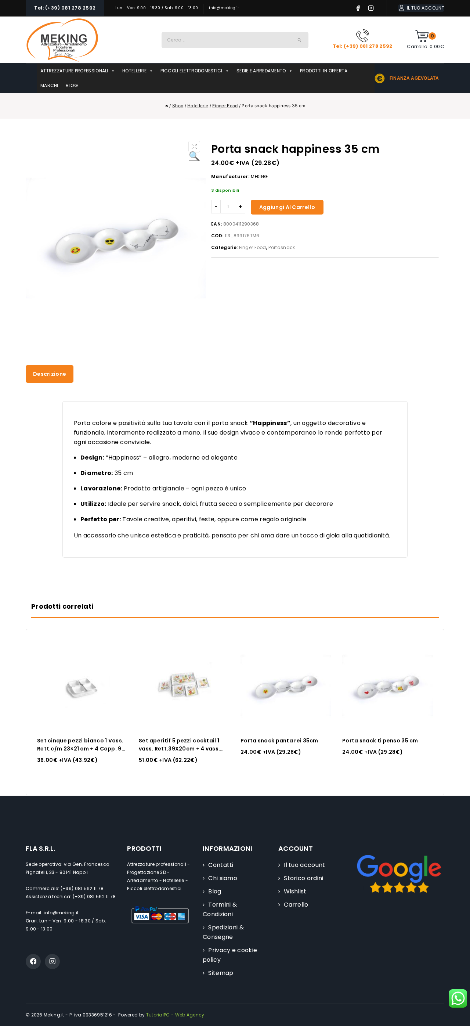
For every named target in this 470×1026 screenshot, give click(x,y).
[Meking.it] (62, 40)
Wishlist (295, 891)
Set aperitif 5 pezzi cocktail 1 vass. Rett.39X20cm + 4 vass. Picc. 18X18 (179, 748)
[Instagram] (371, 8)
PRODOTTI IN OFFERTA (324, 71)
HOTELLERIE (134, 71)
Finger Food (252, 247)
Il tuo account (304, 865)
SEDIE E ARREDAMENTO (261, 71)
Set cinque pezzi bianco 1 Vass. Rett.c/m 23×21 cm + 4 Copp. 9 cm (80, 748)
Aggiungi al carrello (287, 207)
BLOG (72, 85)
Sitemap (220, 973)
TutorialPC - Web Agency (175, 1015)
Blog (214, 891)
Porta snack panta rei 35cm (279, 740)
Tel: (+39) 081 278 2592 (65, 7)
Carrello (296, 904)
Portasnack (281, 247)
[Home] (167, 105)
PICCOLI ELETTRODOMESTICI (191, 71)
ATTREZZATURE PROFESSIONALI (74, 71)
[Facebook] (358, 8)
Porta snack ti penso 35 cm (380, 740)
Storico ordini (303, 878)
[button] (194, 146)
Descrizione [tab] (49, 374)
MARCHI (49, 85)
